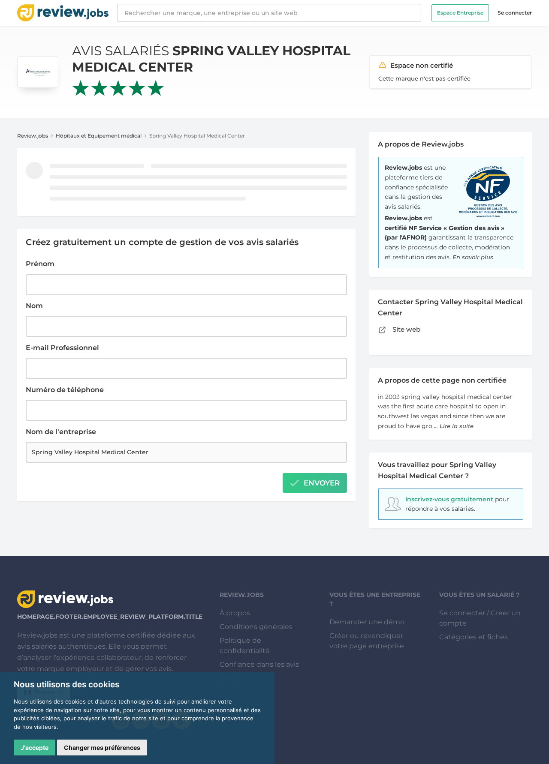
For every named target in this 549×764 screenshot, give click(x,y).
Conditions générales (256, 627)
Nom (34, 306)
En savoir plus (472, 257)
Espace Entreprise (460, 12)
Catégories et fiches (473, 637)
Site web (405, 329)
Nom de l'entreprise (61, 432)
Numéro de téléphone (65, 390)
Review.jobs (32, 135)
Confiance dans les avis (259, 664)
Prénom (40, 264)
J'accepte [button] (34, 747)
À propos (235, 613)
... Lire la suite (454, 425)
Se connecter (515, 12)
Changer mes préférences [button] (102, 747)
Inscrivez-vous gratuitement (449, 499)
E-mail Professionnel (62, 348)
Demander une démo (366, 622)
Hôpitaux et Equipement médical (99, 135)
